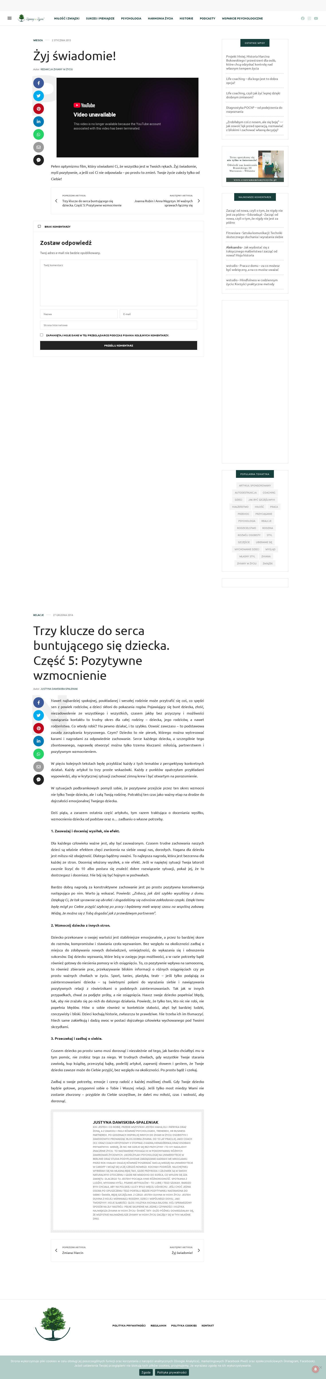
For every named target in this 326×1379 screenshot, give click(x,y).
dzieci (238, 499)
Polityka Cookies (184, 1325)
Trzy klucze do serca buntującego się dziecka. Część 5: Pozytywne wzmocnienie (101, 652)
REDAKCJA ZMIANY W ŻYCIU (57, 69)
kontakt (208, 1325)
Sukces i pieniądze (100, 18)
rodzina (267, 528)
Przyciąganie (263, 513)
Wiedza (38, 40)
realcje (266, 521)
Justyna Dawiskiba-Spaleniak (59, 688)
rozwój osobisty (249, 535)
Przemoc (243, 513)
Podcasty (207, 18)
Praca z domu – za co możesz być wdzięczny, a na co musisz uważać (253, 267)
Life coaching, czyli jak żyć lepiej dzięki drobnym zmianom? (253, 95)
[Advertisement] (255, 384)
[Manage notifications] (315, 1369)
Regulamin (158, 1325)
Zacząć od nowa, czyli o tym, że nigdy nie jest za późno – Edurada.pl (254, 212)
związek (268, 563)
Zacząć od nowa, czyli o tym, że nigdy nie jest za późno (252, 218)
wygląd (270, 549)
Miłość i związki (66, 18)
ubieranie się (264, 542)
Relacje (38, 615)
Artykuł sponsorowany (255, 485)
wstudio (232, 265)
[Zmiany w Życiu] (32, 18)
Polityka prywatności (129, 1325)
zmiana (266, 556)
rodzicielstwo (246, 528)
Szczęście (244, 542)
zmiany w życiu (247, 563)
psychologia (246, 521)
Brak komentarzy (58, 226)
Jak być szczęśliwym (261, 499)
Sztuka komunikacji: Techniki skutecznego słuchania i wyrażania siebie (254, 235)
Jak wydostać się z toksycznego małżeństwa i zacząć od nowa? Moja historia (251, 251)
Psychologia (131, 18)
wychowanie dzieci (247, 549)
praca (274, 506)
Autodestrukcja (246, 492)
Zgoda (145, 1372)
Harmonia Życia (160, 18)
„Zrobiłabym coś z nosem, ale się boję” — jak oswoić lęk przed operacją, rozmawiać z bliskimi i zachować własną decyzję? (254, 126)
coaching (269, 492)
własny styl (247, 556)
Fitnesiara (233, 233)
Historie (186, 18)
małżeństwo (240, 506)
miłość (259, 506)
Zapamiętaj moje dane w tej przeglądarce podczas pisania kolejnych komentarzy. (107, 335)
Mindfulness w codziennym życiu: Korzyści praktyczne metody (252, 282)
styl (269, 535)
